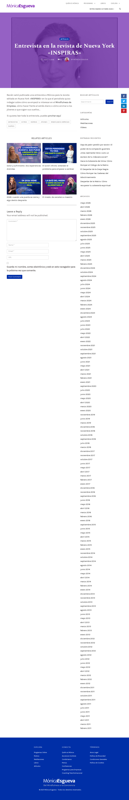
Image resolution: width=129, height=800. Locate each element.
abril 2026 (85, 207)
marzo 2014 (85, 581)
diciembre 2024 (87, 268)
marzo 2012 (85, 675)
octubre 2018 (86, 435)
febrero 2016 (86, 516)
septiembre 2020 (88, 386)
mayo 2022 (85, 333)
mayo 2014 (85, 573)
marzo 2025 (85, 260)
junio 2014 (85, 569)
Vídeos (83, 127)
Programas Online (40, 752)
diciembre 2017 (87, 451)
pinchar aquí (54, 115)
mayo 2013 (85, 618)
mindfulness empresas (60, 122)
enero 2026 (85, 219)
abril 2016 (84, 508)
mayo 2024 (85, 292)
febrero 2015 (86, 545)
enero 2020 (85, 410)
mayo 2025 (85, 252)
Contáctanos (67, 759)
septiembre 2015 (88, 524)
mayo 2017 (85, 467)
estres (24, 122)
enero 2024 (85, 309)
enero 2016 (85, 520)
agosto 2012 (85, 655)
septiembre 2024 (88, 276)
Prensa (64, 763)
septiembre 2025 (88, 235)
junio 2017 (85, 463)
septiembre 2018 (88, 439)
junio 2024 (85, 288)
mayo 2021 (85, 366)
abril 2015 (84, 537)
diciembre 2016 (87, 488)
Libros (103, 3)
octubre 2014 (86, 557)
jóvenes (44, 122)
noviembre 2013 (87, 598)
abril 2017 (84, 471)
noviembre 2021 (87, 345)
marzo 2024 (85, 300)
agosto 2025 (86, 239)
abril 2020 (85, 402)
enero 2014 (85, 590)
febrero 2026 (86, 215)
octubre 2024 (86, 272)
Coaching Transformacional (72, 773)
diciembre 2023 (87, 313)
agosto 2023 (86, 317)
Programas (88, 3)
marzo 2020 (85, 406)
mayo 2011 (85, 716)
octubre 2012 (86, 647)
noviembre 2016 (87, 492)
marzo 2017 (85, 476)
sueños (11, 126)
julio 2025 (85, 243)
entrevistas (13, 122)
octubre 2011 (86, 695)
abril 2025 (85, 256)
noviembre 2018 (87, 431)
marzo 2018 (85, 447)
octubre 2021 (86, 349)
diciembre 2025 (87, 223)
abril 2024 (85, 296)
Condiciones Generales (98, 759)
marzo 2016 (85, 512)
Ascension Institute (69, 756)
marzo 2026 (85, 211)
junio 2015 (85, 528)
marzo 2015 (85, 541)
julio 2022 (85, 329)
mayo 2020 (85, 398)
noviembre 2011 (87, 691)
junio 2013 (85, 614)
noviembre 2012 (87, 643)
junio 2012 (85, 663)
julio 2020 (85, 390)
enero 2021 (85, 382)
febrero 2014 (86, 585)
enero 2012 (85, 683)
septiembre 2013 (88, 606)
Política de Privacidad (97, 756)
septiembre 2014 (88, 561)
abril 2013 (84, 622)
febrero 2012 (86, 679)
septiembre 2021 (88, 353)
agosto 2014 (85, 565)
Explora (114, 3)
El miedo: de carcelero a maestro (57, 197)
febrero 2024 (86, 304)
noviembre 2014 (87, 553)
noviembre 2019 (87, 414)
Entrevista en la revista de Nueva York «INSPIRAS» (64, 49)
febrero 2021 (86, 378)
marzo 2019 (85, 423)
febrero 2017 (86, 480)
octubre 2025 (86, 231)
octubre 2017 (86, 459)
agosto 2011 (85, 704)
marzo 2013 (85, 626)
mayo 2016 (85, 504)
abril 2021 (84, 370)
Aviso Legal (94, 752)
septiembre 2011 (87, 699)
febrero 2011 (85, 728)
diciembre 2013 (87, 594)
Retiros (36, 756)
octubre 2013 (86, 602)
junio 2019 (85, 418)
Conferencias (67, 766)
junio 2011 (85, 712)
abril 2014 (84, 577)
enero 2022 (85, 341)
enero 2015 (85, 549)
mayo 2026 (85, 203)
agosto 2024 (86, 280)
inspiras (34, 122)
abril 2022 (85, 337)
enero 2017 (85, 484)
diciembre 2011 (87, 687)
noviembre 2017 (87, 455)
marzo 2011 (85, 724)
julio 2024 (85, 284)
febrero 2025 (86, 264)
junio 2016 (85, 500)
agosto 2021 (85, 357)
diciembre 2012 (87, 638)
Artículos (64, 39)
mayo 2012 (85, 667)
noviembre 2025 (87, 227)
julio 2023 (85, 321)
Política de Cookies (97, 763)
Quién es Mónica (72, 3)
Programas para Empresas (71, 770)
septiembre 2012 (88, 651)
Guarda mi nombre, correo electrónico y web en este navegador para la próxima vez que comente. (41, 268)
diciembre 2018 (87, 427)
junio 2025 (85, 247)
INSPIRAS (35, 98)
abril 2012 (84, 671)
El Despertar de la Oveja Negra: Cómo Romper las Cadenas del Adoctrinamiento (94, 173)
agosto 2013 (85, 610)
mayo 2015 (85, 533)
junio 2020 (85, 394)
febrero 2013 (86, 630)
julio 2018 (85, 443)
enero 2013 (85, 634)
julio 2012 (84, 659)
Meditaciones (86, 123)
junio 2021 (85, 362)
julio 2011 (84, 708)
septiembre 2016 (88, 496)
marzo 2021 (85, 374)
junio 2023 (85, 325)
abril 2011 (84, 720)
